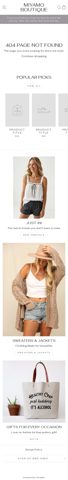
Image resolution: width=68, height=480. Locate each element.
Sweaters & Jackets (34, 352)
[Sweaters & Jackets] (34, 289)
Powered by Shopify (34, 477)
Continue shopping (34, 56)
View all (34, 86)
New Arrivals (34, 235)
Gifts (34, 439)
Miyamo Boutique (34, 7)
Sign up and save (33, 458)
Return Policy (34, 449)
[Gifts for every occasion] (34, 391)
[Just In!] (34, 187)
